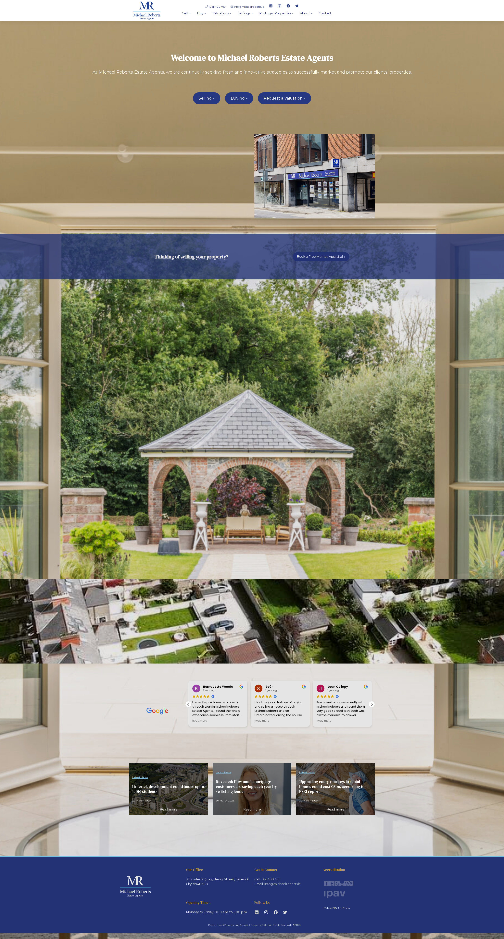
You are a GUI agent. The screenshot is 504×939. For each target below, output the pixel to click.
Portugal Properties (275, 13)
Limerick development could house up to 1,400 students (168, 789)
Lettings (244, 13)
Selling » (206, 98)
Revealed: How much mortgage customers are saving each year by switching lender (246, 786)
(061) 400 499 (217, 6)
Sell (185, 13)
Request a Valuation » (285, 98)
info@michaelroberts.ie (249, 6)
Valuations (220, 13)
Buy (200, 13)
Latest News (140, 777)
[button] (372, 704)
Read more (168, 809)
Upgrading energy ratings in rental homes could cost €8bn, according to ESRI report (332, 786)
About (305, 13)
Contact (325, 13)
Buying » (239, 98)
